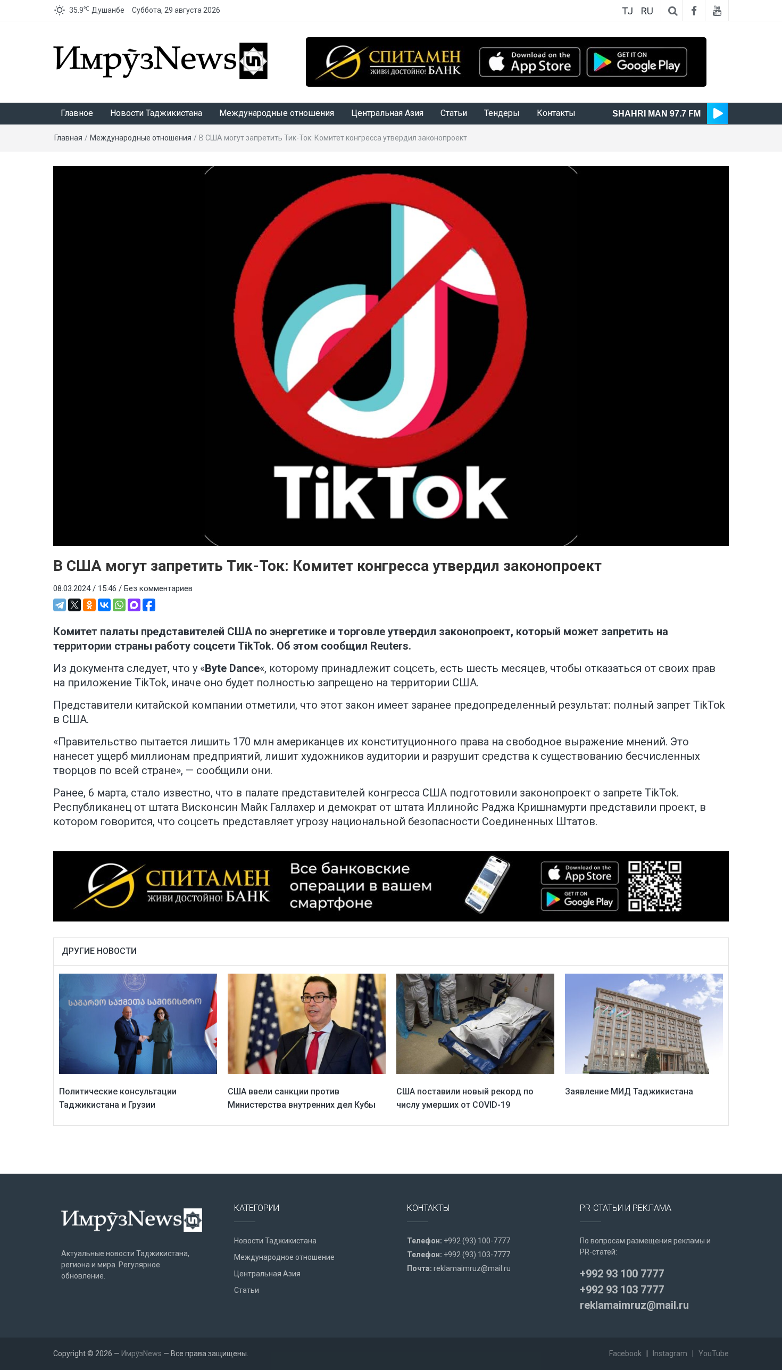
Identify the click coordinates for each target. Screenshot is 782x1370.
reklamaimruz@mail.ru (472, 1268)
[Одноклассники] (89, 605)
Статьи (453, 113)
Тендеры (502, 113)
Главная (68, 138)
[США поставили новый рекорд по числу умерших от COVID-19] (475, 1023)
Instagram (670, 1353)
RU (646, 11)
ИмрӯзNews (141, 1353)
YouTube (713, 1353)
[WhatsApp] (119, 605)
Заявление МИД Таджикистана (629, 1091)
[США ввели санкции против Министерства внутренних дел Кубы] (307, 1023)
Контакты (556, 113)
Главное (77, 113)
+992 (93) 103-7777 (477, 1254)
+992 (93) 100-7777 (477, 1240)
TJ (627, 11)
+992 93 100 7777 (622, 1273)
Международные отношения (276, 113)
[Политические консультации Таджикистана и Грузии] (138, 1023)
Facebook (625, 1353)
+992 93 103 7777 (622, 1289)
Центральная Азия (387, 113)
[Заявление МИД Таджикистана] (644, 1023)
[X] (74, 605)
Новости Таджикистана (156, 113)
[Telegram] (59, 605)
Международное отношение (284, 1257)
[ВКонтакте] (104, 605)
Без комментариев (158, 588)
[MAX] (134, 605)
